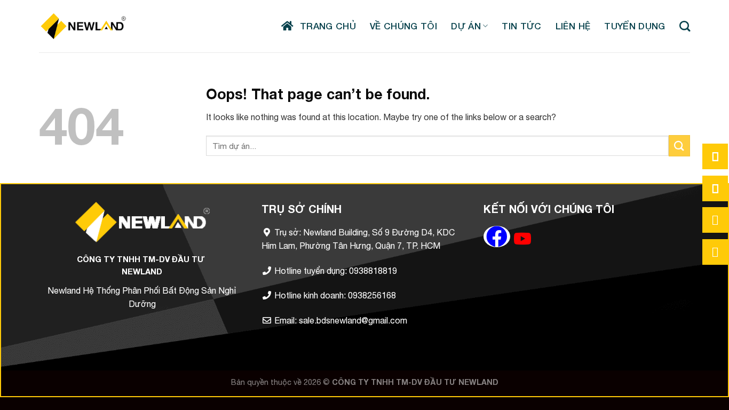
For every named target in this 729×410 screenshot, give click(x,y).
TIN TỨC (521, 25)
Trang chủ (325, 25)
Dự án (466, 25)
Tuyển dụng (634, 25)
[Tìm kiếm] (684, 26)
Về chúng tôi (403, 25)
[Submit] (679, 145)
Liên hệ (573, 25)
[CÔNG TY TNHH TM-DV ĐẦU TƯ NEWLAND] (83, 26)
